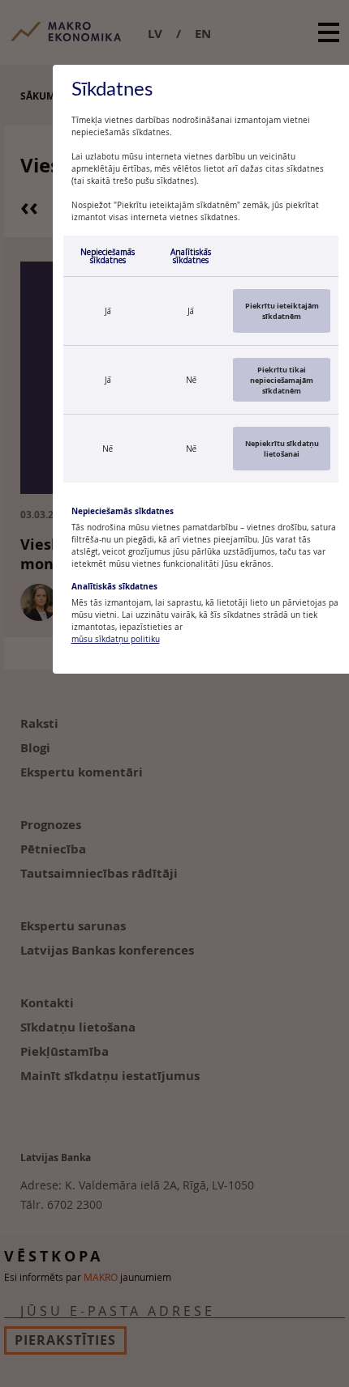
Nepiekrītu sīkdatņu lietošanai (282, 448)
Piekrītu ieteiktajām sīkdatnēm (282, 310)
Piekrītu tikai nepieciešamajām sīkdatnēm (281, 380)
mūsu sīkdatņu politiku (115, 639)
